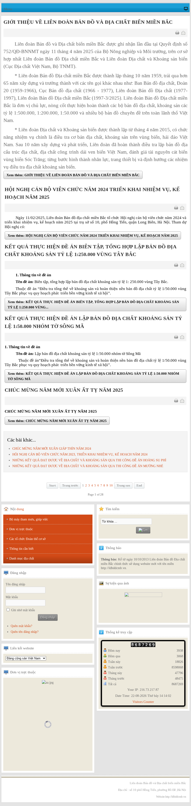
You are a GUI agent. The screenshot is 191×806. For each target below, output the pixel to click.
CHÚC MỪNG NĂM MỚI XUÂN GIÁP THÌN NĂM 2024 (51, 448)
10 (111, 485)
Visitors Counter (143, 702)
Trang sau (123, 485)
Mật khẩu (12, 597)
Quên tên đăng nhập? (24, 632)
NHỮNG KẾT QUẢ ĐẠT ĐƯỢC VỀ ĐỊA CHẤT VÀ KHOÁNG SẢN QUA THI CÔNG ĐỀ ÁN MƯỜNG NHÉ (87, 466)
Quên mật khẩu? (21, 626)
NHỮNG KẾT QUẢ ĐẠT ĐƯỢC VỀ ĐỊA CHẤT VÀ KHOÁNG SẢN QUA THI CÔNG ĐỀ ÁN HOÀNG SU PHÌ (89, 460)
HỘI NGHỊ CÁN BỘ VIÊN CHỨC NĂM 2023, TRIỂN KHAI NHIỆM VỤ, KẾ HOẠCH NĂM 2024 (79, 454)
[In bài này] (177, 33)
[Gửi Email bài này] (183, 33)
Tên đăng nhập (15, 584)
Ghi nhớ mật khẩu (23, 610)
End (139, 485)
